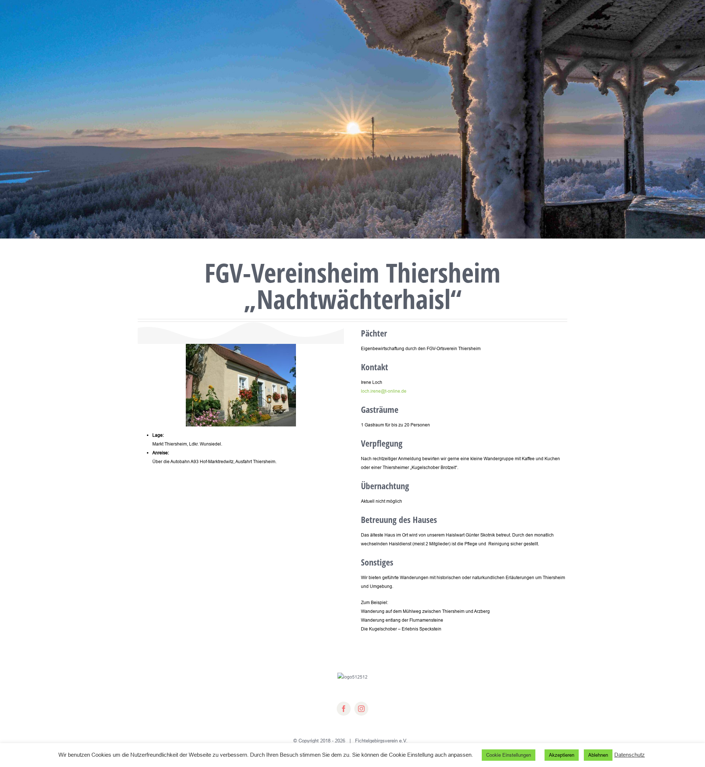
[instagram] (361, 709)
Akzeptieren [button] (561, 755)
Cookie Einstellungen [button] (508, 755)
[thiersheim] (241, 346)
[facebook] (344, 709)
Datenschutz (629, 755)
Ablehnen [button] (598, 755)
